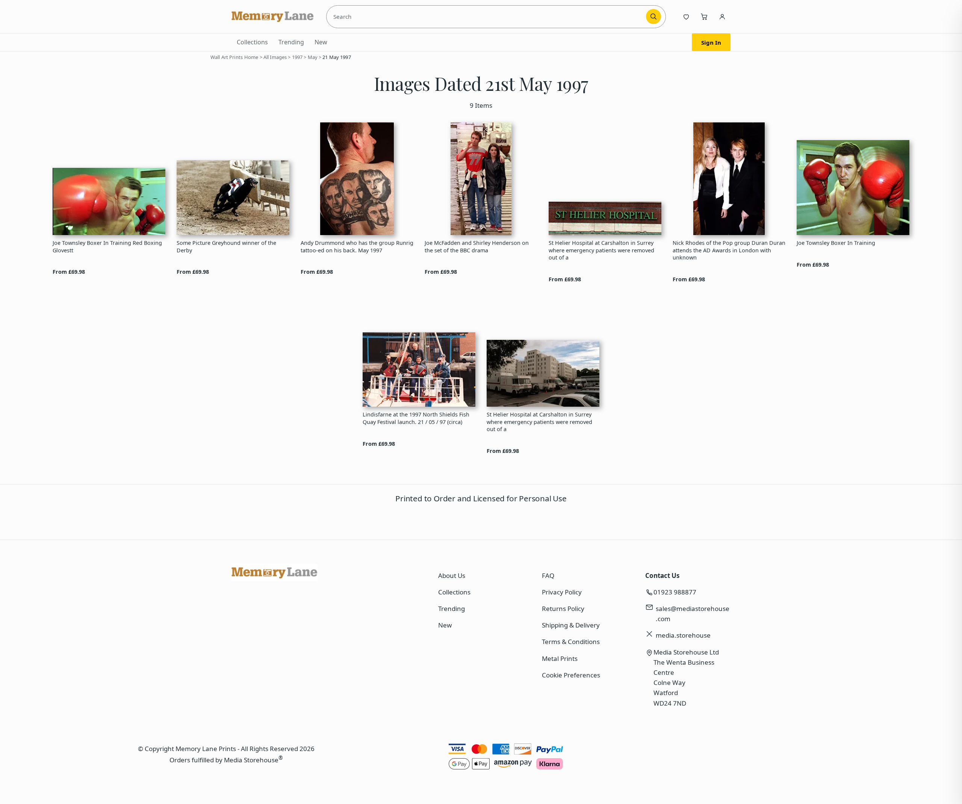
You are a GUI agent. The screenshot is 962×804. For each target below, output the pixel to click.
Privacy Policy (562, 592)
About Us (451, 575)
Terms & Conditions (571, 641)
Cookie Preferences (571, 675)
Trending (291, 42)
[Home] (272, 16)
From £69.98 (69, 271)
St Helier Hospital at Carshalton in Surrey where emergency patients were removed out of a (601, 250)
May (313, 57)
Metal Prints (560, 658)
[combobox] (487, 16)
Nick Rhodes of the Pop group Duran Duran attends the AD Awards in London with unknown (729, 250)
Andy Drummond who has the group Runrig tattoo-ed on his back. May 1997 (357, 246)
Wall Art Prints (226, 57)
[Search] (653, 16)
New (321, 42)
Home (251, 57)
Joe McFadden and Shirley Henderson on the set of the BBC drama (477, 246)
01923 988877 (674, 592)
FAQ (548, 575)
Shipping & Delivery (571, 625)
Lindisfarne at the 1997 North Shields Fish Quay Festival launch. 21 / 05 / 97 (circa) (416, 418)
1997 (297, 57)
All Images (275, 57)
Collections (252, 42)
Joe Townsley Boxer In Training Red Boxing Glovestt (107, 246)
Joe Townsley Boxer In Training (836, 242)
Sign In (711, 42)
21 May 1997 (336, 57)
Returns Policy (563, 608)
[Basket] (704, 16)
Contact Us (662, 575)
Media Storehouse (251, 760)
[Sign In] (722, 16)
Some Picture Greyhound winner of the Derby (226, 246)
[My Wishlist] (686, 16)
